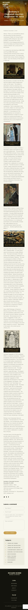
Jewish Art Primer (13, 543)
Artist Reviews (12, 554)
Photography (11, 560)
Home (10, 19)
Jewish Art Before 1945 (14, 547)
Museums (10, 562)
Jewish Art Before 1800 (14, 545)
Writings (16, 19)
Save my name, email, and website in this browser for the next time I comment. (14, 516)
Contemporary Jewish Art (15, 549)
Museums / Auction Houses (15, 552)
